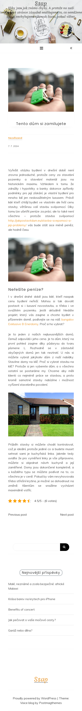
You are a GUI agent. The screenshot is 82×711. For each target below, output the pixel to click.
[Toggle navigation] (41, 48)
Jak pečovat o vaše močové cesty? (32, 620)
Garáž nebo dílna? (20, 630)
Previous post (17, 514)
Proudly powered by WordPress (35, 698)
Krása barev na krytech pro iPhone (31, 599)
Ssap (41, 3)
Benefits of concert (21, 609)
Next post (67, 514)
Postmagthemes (50, 703)
